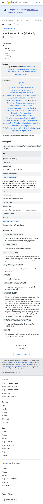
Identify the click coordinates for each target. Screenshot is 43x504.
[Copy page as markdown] (11, 37)
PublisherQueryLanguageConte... (21, 116)
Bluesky (4, 409)
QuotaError (33, 118)
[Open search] (33, 2)
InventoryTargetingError (14, 108)
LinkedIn (4, 416)
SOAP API (29, 20)
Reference (38, 20)
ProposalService (21, 74)
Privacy (10, 494)
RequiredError (26, 121)
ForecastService (29, 67)
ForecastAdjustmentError (15, 100)
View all (4, 455)
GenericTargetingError (14, 103)
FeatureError (30, 98)
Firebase (4, 438)
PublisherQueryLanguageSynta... (17, 118)
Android (4, 431)
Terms (4, 494)
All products (5, 485)
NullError (35, 111)
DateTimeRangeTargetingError (13, 95)
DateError (29, 93)
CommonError (29, 90)
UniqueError (35, 128)
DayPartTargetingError (32, 95)
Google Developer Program (10, 383)
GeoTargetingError (29, 103)
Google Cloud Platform (9, 479)
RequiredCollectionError (11, 121)
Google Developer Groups (10, 386)
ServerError (35, 121)
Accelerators (6, 393)
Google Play (5, 452)
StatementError (8, 123)
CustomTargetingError (18, 93)
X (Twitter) (5, 419)
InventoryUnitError (30, 108)
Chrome (4, 435)
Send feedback (9, 29)
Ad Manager (24, 2)
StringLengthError (33, 123)
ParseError (15, 113)
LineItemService (12, 69)
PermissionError (25, 113)
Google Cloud (6, 448)
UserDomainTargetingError (21, 131)
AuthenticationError (27, 88)
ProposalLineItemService (26, 72)
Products (10, 20)
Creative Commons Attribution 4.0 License (20, 362)
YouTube (5, 422)
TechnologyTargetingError (21, 126)
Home (3, 20)
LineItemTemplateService (27, 69)
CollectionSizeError (16, 90)
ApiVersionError (14, 88)
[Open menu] (3, 2)
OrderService (12, 72)
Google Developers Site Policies (16, 367)
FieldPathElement (10, 177)
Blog (3, 405)
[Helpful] (14, 24)
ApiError (21, 83)
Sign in (38, 2)
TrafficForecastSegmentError (13, 128)
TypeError (27, 128)
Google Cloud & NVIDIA (9, 396)
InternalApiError (16, 105)
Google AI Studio (7, 442)
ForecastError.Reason (11, 221)
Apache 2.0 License (27, 364)
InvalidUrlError (27, 105)
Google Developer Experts (10, 390)
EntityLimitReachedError (16, 98)
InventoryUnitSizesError (13, 111)
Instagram (5, 412)
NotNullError (26, 111)
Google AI (5, 482)
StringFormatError (20, 123)
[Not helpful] (17, 24)
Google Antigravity (8, 445)
